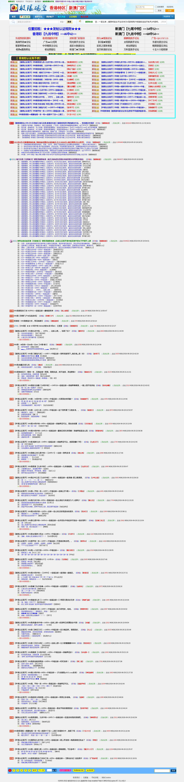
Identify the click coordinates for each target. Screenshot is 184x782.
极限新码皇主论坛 (74, 781)
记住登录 (160, 7)
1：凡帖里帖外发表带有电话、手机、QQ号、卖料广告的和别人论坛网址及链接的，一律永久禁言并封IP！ (59, 144)
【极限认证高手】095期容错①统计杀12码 (35, 69)
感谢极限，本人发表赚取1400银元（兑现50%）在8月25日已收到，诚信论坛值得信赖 (51, 234)
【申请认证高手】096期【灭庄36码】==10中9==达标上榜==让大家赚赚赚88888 (45, 643)
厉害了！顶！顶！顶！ (29, 426)
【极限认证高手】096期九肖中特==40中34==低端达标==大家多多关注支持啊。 (123, 62)
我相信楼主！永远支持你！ (31, 722)
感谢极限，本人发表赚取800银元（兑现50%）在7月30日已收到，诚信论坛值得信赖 (51, 212)
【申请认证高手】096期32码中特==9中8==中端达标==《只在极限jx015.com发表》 (46, 673)
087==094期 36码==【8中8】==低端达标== (36, 298)
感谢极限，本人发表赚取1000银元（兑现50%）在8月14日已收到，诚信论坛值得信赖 (51, 224)
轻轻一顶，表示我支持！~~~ (31, 527)
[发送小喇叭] (80, 22)
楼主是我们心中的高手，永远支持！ (34, 495)
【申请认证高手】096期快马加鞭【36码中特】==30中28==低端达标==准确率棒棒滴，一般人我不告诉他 (54, 385)
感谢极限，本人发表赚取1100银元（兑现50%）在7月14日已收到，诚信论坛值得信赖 (51, 202)
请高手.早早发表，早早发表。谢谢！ (34, 471)
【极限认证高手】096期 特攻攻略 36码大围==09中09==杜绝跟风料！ (42, 104)
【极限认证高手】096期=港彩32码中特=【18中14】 (39, 83)
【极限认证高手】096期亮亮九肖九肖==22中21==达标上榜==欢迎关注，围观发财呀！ (123, 66)
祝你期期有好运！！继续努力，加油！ (35, 611)
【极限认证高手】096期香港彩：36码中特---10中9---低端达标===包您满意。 (42, 80)
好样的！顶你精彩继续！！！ (31, 675)
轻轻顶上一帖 (26, 553)
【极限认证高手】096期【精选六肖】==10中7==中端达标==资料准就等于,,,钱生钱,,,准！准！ (42, 107)
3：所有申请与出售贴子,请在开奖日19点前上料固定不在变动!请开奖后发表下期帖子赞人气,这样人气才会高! (59, 148)
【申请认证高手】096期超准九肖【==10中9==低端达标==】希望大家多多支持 (44, 600)
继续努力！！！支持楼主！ (31, 514)
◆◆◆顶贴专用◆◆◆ (29, 613)
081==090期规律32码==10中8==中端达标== (36, 284)
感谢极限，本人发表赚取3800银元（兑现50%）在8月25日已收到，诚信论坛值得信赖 (51, 232)
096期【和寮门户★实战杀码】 (26, 316)
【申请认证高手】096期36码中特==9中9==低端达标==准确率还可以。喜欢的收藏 (45, 424)
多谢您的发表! (26, 414)
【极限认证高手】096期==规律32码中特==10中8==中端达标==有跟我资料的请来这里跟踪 (123, 87)
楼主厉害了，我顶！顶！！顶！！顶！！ (35, 735)
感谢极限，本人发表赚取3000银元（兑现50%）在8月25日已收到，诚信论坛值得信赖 (51, 228)
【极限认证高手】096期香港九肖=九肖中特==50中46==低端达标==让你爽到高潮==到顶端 (42, 62)
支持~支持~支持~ (27, 664)
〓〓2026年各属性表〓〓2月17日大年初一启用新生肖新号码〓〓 (44, 152)
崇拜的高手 (25, 347)
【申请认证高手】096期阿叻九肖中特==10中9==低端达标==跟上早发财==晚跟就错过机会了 (49, 740)
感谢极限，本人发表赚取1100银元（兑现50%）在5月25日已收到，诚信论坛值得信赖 (51, 166)
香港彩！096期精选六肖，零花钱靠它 (28, 321)
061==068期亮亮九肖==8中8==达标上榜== (36, 256)
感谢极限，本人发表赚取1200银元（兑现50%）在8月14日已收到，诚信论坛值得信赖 (51, 220)
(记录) (80, 62)
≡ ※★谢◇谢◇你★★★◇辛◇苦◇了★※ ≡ (37, 577)
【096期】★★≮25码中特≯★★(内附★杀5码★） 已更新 (40, 326)
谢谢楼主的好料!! (27, 564)
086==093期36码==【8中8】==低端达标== (36, 294)
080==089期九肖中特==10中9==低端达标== (36, 282)
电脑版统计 (20, 1)
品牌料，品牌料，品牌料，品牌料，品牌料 (36, 543)
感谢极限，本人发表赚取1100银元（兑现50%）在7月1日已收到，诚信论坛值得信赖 (51, 192)
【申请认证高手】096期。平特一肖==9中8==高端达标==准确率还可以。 (42, 684)
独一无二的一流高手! (29, 388)
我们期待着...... (26, 666)
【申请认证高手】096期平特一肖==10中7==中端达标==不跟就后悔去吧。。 (43, 541)
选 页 (54, 770)
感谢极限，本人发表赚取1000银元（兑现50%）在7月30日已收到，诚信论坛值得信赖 (51, 214)
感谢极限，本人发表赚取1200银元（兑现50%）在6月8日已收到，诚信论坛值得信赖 (51, 174)
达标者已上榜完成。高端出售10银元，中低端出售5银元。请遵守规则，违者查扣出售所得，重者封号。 (58, 245)
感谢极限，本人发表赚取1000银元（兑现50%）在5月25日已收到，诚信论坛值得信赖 (51, 164)
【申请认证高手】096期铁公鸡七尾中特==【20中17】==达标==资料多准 (42, 453)
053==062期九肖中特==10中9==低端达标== (36, 252)
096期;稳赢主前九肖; (22, 365)
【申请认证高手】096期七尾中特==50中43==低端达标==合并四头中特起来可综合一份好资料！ (51, 520)
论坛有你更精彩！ (27, 333)
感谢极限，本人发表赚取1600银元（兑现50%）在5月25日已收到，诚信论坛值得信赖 (51, 170)
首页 (14, 17)
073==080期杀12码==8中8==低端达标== (35, 258)
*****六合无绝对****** (29, 545)
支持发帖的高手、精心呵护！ (31, 405)
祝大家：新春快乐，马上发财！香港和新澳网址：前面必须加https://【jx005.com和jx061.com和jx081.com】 (58, 129)
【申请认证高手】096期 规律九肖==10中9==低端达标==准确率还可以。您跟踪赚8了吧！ (48, 442)
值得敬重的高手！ (27, 433)
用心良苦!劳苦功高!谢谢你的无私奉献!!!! (36, 733)
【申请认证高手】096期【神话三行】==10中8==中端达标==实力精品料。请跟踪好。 (47, 630)
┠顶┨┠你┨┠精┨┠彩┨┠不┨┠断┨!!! (36, 686)
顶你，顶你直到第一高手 (30, 376)
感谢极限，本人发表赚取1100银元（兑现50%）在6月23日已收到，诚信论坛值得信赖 (51, 186)
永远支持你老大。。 (28, 566)
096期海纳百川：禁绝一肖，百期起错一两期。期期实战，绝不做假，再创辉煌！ (45, 372)
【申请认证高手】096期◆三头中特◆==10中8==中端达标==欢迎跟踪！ (41, 586)
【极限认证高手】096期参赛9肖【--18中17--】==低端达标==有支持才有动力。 (123, 73)
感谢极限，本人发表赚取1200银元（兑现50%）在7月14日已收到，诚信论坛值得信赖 (51, 204)
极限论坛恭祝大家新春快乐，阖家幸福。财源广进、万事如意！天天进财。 (48, 131)
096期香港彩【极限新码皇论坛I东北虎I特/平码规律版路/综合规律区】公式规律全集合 (123, 111)
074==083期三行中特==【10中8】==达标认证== (38, 262)
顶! (22, 444)
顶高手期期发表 (27, 392)
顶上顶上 (24, 720)
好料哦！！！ (26, 403)
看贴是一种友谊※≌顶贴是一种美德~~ (35, 378)
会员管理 (90, 770)
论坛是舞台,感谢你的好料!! (31, 448)
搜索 (69, 22)
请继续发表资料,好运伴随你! (31, 390)
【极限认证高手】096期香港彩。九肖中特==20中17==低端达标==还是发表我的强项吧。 (42, 66)
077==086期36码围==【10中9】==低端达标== (37, 272)
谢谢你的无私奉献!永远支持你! (32, 493)
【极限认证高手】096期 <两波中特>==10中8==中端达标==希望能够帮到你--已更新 (123, 100)
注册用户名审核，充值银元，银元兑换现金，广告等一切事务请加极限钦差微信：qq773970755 (54, 125)
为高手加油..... (26, 634)
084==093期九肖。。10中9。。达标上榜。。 (37, 290)
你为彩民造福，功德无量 (30, 374)
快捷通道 (167, 16)
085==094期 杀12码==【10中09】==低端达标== (38, 300)
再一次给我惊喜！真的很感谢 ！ (32, 760)
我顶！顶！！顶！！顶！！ (31, 699)
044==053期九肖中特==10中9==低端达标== (36, 250)
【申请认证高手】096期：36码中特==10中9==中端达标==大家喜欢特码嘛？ (123, 107)
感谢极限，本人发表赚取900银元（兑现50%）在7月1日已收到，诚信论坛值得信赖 (50, 190)
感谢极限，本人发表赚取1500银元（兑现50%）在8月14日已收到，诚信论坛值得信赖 (51, 222)
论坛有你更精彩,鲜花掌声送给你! (33, 358)
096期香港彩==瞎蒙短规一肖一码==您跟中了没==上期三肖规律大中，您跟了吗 (42, 114)
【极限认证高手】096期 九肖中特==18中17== (118, 76)
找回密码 (170, 7)
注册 (169, 11)
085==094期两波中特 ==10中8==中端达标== (37, 296)
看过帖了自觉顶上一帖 (29, 688)
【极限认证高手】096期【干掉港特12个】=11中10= (120, 104)
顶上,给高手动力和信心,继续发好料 (33, 482)
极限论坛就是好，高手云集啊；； (33, 625)
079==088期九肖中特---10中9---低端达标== (36, 276)
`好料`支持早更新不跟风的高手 (32, 657)
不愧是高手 (25, 690)
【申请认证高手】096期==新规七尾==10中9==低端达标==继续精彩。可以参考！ (45, 749)
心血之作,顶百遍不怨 (28, 337)
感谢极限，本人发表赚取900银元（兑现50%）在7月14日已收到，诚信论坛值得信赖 (51, 206)
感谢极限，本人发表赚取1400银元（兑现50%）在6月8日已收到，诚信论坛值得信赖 (51, 172)
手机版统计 (29, 1)
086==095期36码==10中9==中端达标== (35, 304)
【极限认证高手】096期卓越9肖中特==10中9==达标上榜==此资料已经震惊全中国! (42, 76)
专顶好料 (24, 703)
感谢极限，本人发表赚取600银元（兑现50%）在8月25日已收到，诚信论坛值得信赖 (51, 230)
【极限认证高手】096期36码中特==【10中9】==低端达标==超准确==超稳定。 (123, 80)
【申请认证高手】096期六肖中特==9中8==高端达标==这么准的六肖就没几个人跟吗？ (47, 500)
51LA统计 (122, 781)
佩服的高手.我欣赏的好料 (30, 647)
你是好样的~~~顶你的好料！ (31, 636)
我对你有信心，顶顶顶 (29, 701)
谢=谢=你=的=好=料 (28, 677)
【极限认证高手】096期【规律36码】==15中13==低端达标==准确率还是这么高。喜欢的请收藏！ (42, 93)
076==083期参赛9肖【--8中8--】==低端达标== (37, 264)
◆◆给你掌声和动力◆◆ (30, 356)
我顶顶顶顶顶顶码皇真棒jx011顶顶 (33, 360)
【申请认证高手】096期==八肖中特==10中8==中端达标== (36, 550)
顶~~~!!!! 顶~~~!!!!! (28, 591)
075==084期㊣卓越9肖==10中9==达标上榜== (37, 266)
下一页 (41, 770)
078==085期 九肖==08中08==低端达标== (35, 268)
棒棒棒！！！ (26, 459)
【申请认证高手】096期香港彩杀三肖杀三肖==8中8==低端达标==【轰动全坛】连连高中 (48, 758)
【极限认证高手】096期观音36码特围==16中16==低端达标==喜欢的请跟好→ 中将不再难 (123, 69)
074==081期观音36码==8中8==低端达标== (36, 260)
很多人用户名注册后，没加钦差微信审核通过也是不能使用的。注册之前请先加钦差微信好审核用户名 (57, 133)
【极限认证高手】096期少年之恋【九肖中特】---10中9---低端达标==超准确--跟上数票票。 (123, 83)
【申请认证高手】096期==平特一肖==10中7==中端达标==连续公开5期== (42, 491)
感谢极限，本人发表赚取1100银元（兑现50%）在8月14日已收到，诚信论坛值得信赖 (51, 218)
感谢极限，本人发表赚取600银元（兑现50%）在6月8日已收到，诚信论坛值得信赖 (50, 178)
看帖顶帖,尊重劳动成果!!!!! (31, 742)
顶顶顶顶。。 (26, 457)
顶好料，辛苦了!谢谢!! (29, 753)
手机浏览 (94, 777)
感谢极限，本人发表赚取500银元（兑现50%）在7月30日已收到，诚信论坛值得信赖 (51, 216)
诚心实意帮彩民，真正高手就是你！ (34, 711)
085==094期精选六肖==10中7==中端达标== (36, 302)
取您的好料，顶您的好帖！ (31, 416)
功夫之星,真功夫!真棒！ (29, 713)
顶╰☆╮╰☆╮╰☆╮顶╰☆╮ (32, 480)
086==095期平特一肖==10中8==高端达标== (36, 306)
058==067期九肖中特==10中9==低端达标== (36, 254)
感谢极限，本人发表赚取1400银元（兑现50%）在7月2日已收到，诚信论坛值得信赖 (51, 198)
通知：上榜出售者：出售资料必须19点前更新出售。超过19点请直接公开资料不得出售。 (52, 247)
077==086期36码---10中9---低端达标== (34, 270)
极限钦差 (89, 22)
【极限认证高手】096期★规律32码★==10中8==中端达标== (123, 90)
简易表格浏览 (79, 770)
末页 (34, 770)
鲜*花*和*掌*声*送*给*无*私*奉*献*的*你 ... (37, 751)
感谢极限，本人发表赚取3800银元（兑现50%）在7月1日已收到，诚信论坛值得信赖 (51, 194)
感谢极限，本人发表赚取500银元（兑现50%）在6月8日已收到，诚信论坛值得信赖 (50, 180)
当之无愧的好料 (27, 744)
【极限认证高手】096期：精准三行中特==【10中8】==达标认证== (42, 73)
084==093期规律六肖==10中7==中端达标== (36, 292)
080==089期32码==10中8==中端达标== (35, 280)
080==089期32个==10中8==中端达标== (35, 278)
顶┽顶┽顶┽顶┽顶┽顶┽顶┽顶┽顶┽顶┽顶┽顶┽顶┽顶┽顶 (44, 555)
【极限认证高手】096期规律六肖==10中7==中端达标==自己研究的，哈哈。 (123, 97)
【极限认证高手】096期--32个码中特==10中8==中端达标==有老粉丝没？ (42, 87)
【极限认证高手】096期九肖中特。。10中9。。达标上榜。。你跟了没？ (42, 97)
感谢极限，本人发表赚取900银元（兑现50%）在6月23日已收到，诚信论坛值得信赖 (51, 184)
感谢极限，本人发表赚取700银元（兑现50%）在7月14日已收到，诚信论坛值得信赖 (51, 208)
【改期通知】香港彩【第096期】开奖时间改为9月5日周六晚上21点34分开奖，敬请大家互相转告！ (56, 135)
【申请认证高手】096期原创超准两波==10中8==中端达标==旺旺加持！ (41, 661)
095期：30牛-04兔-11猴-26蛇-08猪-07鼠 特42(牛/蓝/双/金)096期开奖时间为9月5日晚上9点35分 (54, 154)
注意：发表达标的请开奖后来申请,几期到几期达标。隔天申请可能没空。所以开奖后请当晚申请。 (56, 243)
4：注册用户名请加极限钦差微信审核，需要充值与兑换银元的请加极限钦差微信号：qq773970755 (56, 150)
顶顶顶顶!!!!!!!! (26, 505)
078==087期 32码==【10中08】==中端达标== (37, 274)
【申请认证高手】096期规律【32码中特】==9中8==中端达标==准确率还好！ (44, 652)
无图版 (85, 777)
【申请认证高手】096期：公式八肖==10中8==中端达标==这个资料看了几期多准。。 (47, 410)
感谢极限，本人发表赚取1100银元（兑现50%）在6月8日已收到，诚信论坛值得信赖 (51, 176)
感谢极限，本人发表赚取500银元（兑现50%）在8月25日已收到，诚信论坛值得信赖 (51, 236)
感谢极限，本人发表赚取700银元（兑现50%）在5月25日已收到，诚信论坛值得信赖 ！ (52, 168)
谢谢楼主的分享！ (27, 575)
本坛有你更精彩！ (27, 335)
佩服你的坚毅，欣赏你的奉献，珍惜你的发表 (37, 632)
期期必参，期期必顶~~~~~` (31, 579)
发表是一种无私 (27, 562)
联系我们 (76, 777)
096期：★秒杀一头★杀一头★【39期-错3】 (31, 345)
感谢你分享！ (26, 437)
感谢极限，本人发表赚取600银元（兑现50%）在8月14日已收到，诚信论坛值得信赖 (51, 226)
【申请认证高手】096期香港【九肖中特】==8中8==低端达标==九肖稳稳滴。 (43, 466)
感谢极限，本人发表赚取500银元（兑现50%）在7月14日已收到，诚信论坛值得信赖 (51, 200)
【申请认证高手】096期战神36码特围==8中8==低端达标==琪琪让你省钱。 (43, 697)
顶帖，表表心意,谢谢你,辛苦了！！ (33, 536)
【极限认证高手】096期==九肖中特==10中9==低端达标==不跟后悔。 (42, 90)
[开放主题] (12, 311)
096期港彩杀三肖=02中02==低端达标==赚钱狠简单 (33, 311)
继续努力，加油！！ (28, 412)
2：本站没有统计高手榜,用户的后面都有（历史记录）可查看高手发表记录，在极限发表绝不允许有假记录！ (59, 146)
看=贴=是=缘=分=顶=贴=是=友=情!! (34, 401)
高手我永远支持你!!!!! (29, 473)
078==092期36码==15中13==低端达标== (35, 286)
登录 (159, 11)
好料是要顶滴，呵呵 (28, 435)
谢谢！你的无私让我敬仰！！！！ (33, 615)
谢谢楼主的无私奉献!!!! (29, 455)
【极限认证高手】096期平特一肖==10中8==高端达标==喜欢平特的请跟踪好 (42, 111)
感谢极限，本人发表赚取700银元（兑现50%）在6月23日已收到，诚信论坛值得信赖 (51, 188)
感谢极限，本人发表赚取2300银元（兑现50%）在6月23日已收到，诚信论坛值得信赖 (51, 182)
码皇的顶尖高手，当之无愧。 (31, 367)
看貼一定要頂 (26, 724)
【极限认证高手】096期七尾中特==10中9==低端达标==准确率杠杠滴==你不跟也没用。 (123, 93)
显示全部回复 (24, 340)
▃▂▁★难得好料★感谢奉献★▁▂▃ (35, 349)
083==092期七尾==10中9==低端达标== (35, 288)
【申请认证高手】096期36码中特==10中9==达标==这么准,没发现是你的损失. (44, 511)
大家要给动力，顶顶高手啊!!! (31, 469)
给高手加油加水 (27, 593)
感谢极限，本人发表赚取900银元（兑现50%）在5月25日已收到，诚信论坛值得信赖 (51, 162)
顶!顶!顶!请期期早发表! (29, 484)
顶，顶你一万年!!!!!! (28, 602)
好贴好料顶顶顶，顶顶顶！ (31, 645)
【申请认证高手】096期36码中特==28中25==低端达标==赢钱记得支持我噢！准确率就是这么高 (51, 431)
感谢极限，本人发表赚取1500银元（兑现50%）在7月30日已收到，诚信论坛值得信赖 (51, 210)
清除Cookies (106, 778)
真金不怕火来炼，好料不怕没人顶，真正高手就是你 (39, 507)
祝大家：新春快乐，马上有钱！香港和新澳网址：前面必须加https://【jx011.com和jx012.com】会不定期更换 (59, 127)
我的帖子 (50, 17)
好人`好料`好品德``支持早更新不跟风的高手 (37, 446)
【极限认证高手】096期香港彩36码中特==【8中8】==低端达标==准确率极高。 (42, 100)
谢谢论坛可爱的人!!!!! (29, 668)
